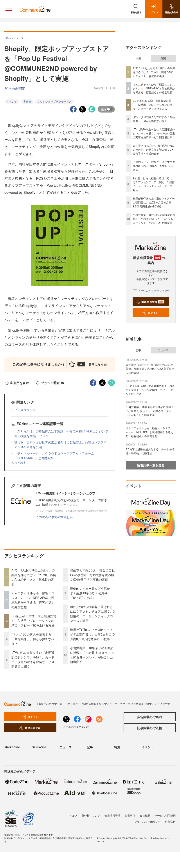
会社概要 (145, 815)
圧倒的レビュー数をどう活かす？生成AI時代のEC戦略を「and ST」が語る (90, 593)
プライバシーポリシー (147, 821)
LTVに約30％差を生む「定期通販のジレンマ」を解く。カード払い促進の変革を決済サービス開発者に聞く (32, 659)
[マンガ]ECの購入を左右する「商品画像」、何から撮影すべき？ (32, 639)
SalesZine (39, 747)
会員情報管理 (112, 815)
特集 (117, 747)
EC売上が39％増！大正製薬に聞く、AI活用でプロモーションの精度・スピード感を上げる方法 (33, 620)
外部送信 (170, 821)
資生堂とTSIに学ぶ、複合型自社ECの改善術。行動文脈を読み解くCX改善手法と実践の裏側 (92, 575)
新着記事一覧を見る (151, 465)
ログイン (153, 313)
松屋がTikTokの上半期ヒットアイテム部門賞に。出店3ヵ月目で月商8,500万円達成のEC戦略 (92, 634)
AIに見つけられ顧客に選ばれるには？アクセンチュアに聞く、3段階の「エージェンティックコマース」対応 (92, 613)
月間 (163, 58)
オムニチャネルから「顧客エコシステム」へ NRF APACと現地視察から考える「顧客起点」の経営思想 (32, 600)
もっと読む (19, 462)
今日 (138, 58)
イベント (12, 101)
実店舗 (27, 101)
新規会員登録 (152, 302)
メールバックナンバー (153, 290)
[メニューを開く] (9, 9)
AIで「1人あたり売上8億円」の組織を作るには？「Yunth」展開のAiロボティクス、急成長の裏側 (33, 577)
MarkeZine (12, 747)
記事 (138, 350)
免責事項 (130, 815)
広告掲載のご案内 (149, 717)
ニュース (163, 350)
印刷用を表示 (19, 383)
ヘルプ (73, 815)
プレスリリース (25, 409)
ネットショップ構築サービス (54, 101)
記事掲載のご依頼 (149, 728)
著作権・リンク (91, 815)
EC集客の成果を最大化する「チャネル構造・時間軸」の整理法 (150, 451)
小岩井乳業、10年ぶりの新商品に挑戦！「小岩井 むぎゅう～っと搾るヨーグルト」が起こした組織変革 (92, 655)
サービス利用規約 (165, 815)
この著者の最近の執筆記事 (54, 517)
